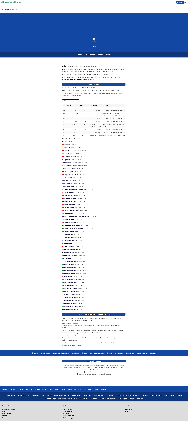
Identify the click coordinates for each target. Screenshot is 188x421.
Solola (102, 399)
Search (181, 2)
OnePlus (20, 389)
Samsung (5, 389)
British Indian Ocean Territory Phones (76, 216)
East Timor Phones (70, 309)
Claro (28, 395)
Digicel (49, 395)
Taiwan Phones (69, 181)
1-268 (83, 124)
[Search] (178, 2)
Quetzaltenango (50, 399)
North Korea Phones (71, 163)
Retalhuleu (62, 399)
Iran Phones (68, 234)
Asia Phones (66, 142)
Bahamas (97, 132)
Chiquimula (110, 395)
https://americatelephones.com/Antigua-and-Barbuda (112, 125)
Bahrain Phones (69, 208)
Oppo (50, 389)
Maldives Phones (69, 270)
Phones (80, 55)
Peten (119, 395)
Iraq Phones (68, 237)
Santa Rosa (93, 399)
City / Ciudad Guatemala (61, 395)
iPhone (13, 389)
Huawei (37, 389)
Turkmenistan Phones (71, 306)
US (64, 113)
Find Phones (69, 409)
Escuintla (145, 395)
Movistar (36, 395)
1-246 (82, 135)
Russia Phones (69, 172)
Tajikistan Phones (70, 294)
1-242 (85, 132)
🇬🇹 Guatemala (90, 55)
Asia (63, 69)
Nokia (70, 389)
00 (64, 110)
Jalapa (172, 395)
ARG (75, 129)
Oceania (84, 79)
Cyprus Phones (69, 148)
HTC (79, 389)
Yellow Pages (100, 353)
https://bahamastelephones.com (114, 132)
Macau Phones (69, 264)
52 (85, 121)
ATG (73, 124)
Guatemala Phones (12, 2)
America (70, 79)
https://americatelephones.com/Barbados (112, 135)
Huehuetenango (155, 395)
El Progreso (127, 395)
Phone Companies (105, 55)
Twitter (128, 411)
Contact (4, 416)
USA (77, 113)
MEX (75, 121)
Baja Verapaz (87, 395)
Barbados (93, 135)
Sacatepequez (72, 399)
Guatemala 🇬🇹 (10, 395)
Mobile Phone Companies (61, 353)
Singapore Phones (70, 175)
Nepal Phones (69, 276)
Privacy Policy (6, 413)
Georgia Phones (69, 231)
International (142, 353)
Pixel (96, 389)
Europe (64, 79)
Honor (44, 389)
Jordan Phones (69, 246)
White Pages (87, 353)
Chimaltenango (99, 395)
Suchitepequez (111, 399)
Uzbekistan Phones (70, 297)
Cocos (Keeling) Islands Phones (74, 229)
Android (103, 389)
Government (69, 416)
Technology (69, 418)
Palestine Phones (68, 243)
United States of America (106, 114)
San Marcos (84, 399)
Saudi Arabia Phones (71, 288)
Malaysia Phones (69, 267)
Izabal (166, 395)
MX (64, 121)
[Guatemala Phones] (185, 2)
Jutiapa (179, 395)
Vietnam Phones (69, 196)
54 (85, 129)
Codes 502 (119, 353)
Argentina (98, 129)
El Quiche (136, 395)
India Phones (68, 154)
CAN (75, 118)
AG (64, 124)
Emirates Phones (69, 193)
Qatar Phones (68, 285)
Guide (110, 353)
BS (64, 132)
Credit (67, 413)
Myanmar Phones (70, 303)
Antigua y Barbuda (93, 125)
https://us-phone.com (116, 114)
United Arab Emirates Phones (74, 190)
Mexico (98, 121)
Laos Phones (68, 258)
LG (75, 389)
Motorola (29, 389)
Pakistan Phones (69, 282)
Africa (79, 79)
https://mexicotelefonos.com (116, 121)
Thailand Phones (69, 184)
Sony (56, 389)
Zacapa (131, 399)
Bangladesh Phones (70, 211)
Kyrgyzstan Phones (70, 255)
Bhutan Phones (69, 214)
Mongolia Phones (70, 273)
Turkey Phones (69, 187)
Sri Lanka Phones (70, 291)
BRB (73, 135)
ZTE (85, 389)
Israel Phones (68, 240)
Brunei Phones (69, 219)
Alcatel (90, 389)
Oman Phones (69, 279)
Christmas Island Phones (72, 226)
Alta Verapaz (76, 395)
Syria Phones (68, 178)
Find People (68, 411)
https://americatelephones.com (115, 110)
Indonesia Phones (70, 157)
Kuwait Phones (69, 252)
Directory (76, 353)
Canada (97, 118)
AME (75, 110)
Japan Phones (68, 160)
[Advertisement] (94, 26)
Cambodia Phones (70, 222)
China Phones (68, 145)
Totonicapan (123, 399)
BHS (75, 132)
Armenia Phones (69, 201)
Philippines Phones (70, 169)
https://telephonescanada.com (115, 118)
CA (64, 118)
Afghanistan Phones (71, 199)
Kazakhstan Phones (70, 249)
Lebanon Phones (69, 261)
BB (64, 135)
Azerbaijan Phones (70, 205)
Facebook (129, 409)
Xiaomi (63, 389)
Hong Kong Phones (70, 151)
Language (130, 353)
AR (64, 129)
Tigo (42, 395)
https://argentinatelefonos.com (115, 129)
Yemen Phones (69, 300)
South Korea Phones (71, 166)
